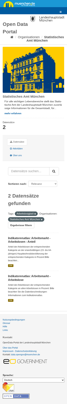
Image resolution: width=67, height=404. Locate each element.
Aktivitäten (17, 148)
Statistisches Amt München (45, 38)
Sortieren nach (17, 183)
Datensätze (18, 142)
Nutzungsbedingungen (14, 320)
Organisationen (29, 37)
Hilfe (5, 326)
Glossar (6, 323)
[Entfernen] (35, 214)
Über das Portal (10, 348)
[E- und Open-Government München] (26, 361)
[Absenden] (54, 171)
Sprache (8, 375)
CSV (10, 265)
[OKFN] (16, 395)
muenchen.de (20, 3)
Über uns (17, 155)
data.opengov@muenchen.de (25, 354)
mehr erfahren (12, 113)
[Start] (11, 37)
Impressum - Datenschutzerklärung (20, 351)
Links (5, 330)
